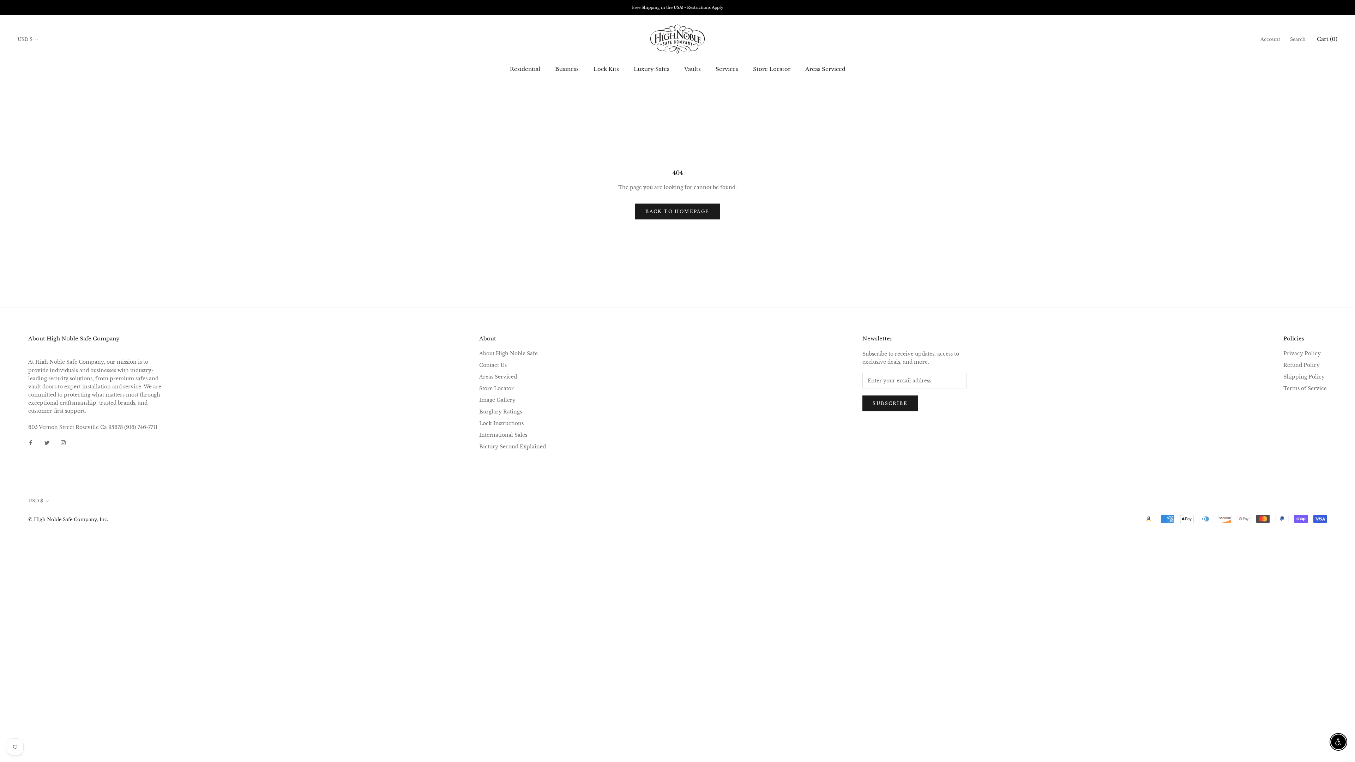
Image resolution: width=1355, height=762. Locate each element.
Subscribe (890, 403)
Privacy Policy (1302, 353)
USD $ (25, 39)
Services (727, 69)
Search (1298, 39)
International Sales (503, 435)
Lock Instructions (501, 423)
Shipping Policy (1304, 377)
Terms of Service (1305, 388)
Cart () (1327, 39)
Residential (525, 69)
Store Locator (771, 69)
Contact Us (493, 365)
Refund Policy (1301, 365)
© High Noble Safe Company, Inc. (68, 519)
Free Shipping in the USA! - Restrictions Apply (677, 7)
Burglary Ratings (500, 412)
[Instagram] (63, 443)
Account (1270, 39)
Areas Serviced (825, 69)
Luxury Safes (651, 69)
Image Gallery (497, 400)
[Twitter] (46, 443)
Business (567, 69)
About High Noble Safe (508, 353)
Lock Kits (606, 69)
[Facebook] (30, 443)
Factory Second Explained (512, 446)
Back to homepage (677, 211)
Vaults (692, 69)
